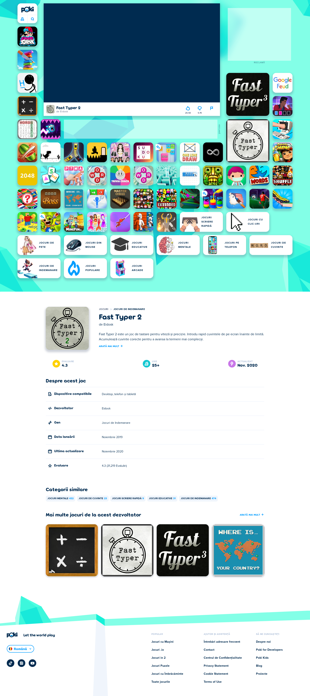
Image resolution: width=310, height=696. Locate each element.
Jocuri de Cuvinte (93, 498)
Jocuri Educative (162, 498)
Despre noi (263, 641)
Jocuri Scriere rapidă (128, 498)
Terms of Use (213, 681)
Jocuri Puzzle (160, 665)
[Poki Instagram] (21, 663)
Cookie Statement (216, 673)
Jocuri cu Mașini (162, 641)
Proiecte (261, 673)
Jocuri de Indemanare (129, 309)
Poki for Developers (269, 649)
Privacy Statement (216, 665)
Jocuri (103, 309)
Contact (209, 649)
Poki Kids (262, 657)
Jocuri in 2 (158, 657)
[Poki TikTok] (10, 663)
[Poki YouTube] (32, 663)
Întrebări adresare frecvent (222, 641)
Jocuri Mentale (60, 498)
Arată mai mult (109, 346)
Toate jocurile (160, 681)
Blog (259, 665)
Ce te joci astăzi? (32, 19)
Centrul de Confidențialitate (223, 657)
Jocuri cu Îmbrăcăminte (167, 673)
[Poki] (27, 9)
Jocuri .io (157, 649)
